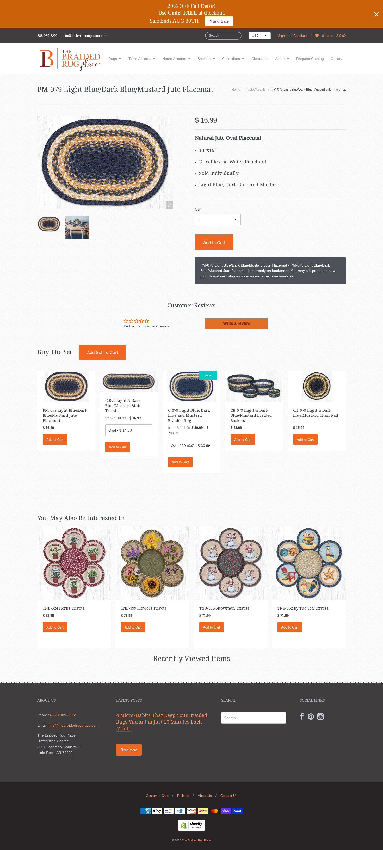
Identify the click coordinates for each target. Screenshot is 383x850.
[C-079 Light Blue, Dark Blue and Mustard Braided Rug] (191, 386)
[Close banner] (376, 14)
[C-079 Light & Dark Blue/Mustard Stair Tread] (129, 381)
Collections (231, 58)
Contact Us (228, 796)
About (280, 58)
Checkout (300, 36)
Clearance (259, 58)
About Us (205, 796)
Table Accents (139, 58)
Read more (129, 749)
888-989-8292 (47, 36)
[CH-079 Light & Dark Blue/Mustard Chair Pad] (316, 386)
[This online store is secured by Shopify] (191, 825)
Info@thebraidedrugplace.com (73, 725)
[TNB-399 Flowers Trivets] (152, 563)
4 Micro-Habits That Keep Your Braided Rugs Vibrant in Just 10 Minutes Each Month (161, 722)
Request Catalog (310, 58)
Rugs (112, 58)
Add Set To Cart (102, 352)
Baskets (204, 58)
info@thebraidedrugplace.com (85, 36)
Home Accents (174, 58)
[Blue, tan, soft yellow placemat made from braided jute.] (49, 224)
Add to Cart (214, 242)
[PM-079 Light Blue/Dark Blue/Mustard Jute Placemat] (77, 227)
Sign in (283, 36)
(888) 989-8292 (63, 715)
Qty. (198, 209)
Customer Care (157, 796)
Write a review (236, 323)
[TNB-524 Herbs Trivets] (74, 563)
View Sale (219, 21)
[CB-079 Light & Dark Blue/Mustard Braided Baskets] (254, 386)
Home (236, 89)
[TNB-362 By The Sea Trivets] (309, 563)
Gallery (336, 58)
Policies (183, 796)
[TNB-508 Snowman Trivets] (231, 563)
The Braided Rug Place (196, 840)
